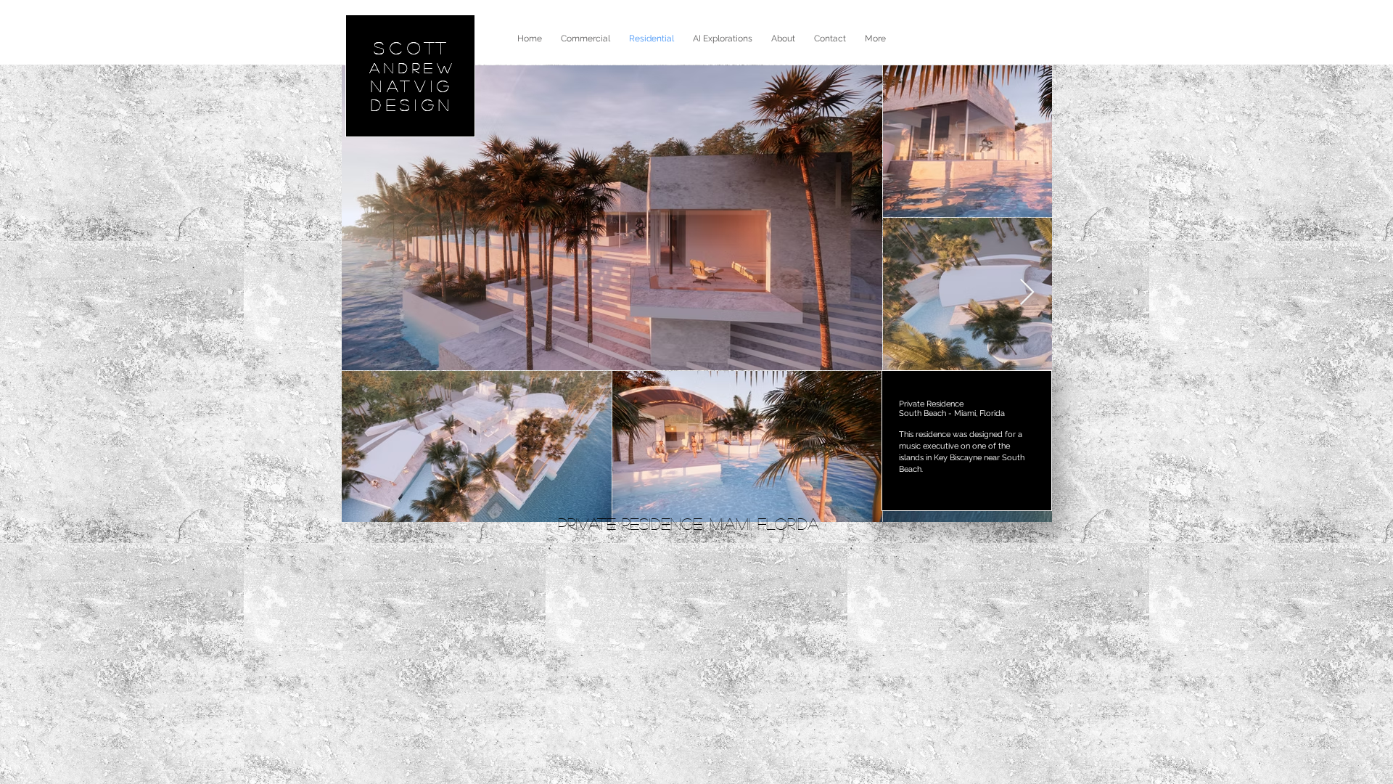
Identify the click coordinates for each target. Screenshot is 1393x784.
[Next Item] (1027, 293)
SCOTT (413, 47)
